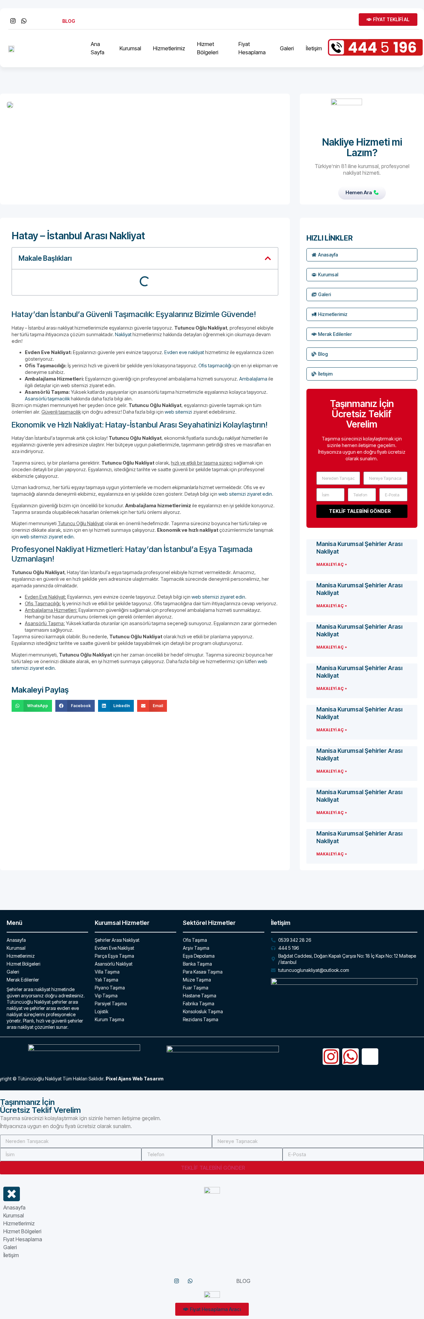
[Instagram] (331, 1056)
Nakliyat (123, 334)
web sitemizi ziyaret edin (245, 494)
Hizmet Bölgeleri (207, 48)
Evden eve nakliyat (184, 352)
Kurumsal (130, 48)
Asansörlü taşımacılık (47, 398)
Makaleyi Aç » (331, 564)
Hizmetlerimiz (169, 48)
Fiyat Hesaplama (252, 48)
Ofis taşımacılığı (215, 365)
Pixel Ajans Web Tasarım (134, 1078)
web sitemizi (178, 412)
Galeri (287, 48)
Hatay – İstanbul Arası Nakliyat (78, 236)
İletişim (314, 48)
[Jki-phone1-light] (370, 1056)
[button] (267, 258)
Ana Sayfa (97, 48)
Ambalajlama (253, 379)
